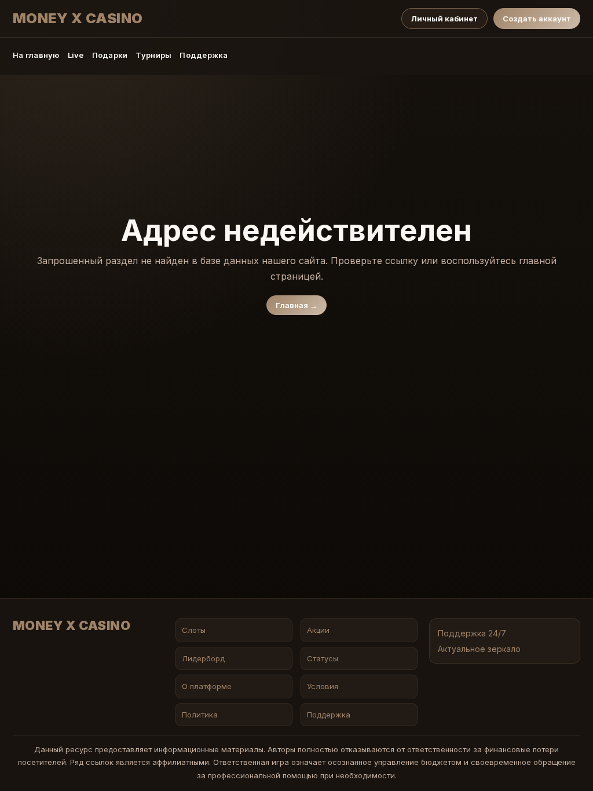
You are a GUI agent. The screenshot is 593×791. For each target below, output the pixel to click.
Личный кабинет (444, 18)
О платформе (207, 686)
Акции (318, 630)
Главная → (296, 305)
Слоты (194, 630)
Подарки (110, 55)
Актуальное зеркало (479, 649)
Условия (322, 686)
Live (76, 55)
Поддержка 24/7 (472, 633)
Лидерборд (203, 658)
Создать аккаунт (537, 18)
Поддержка (204, 55)
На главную (36, 55)
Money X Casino (78, 18)
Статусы (322, 658)
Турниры (153, 55)
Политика (200, 714)
